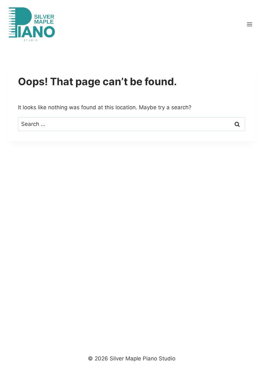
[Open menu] (249, 24)
